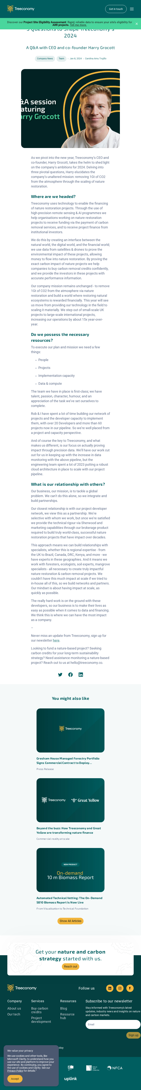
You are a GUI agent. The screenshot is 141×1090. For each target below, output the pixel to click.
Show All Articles (70, 921)
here (56, 640)
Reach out (70, 966)
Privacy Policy (15, 1070)
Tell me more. (78, 25)
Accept (15, 1078)
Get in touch (116, 9)
